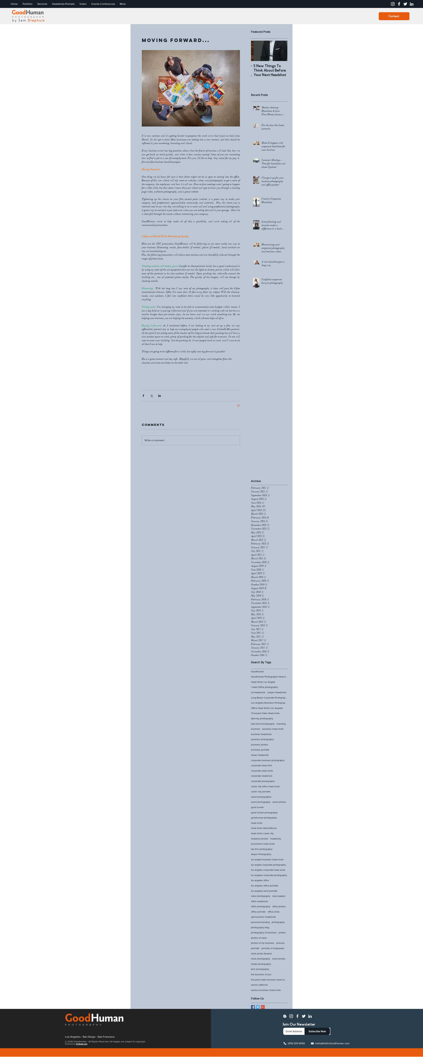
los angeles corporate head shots (268, 870)
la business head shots (263, 843)
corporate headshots (261, 775)
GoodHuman (257, 671)
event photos (279, 802)
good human (257, 807)
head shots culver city (262, 833)
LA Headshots (258, 692)
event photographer (261, 796)
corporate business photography (268, 760)
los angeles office (260, 880)
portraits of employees (272, 948)
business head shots (273, 729)
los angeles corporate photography (269, 875)
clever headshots (260, 755)
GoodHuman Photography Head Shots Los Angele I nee (269, 676)
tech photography (260, 969)
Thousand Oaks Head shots (265, 713)
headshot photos (259, 838)
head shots (256, 823)
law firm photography (261, 849)
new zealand (278, 896)
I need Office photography (264, 687)
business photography (262, 739)
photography (278, 922)
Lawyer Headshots (276, 692)
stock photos (278, 958)
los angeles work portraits (264, 891)
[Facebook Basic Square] (253, 1007)
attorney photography (262, 718)
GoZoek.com (81, 1044)
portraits (255, 948)
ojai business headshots (263, 916)
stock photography (260, 958)
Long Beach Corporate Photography (269, 697)
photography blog (260, 927)
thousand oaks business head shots (269, 979)
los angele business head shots (267, 859)
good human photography (264, 812)
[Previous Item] (256, 50)
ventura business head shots (266, 990)
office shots (274, 911)
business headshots (261, 734)
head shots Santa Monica (264, 828)
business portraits (260, 749)
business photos (259, 744)
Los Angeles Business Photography (269, 702)
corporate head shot (261, 765)
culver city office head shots (265, 786)
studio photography (261, 964)
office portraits (258, 911)
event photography (260, 802)
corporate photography (263, 781)
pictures (280, 943)
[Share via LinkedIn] (159, 395)
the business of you (261, 974)
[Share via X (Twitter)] (151, 395)
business (255, 729)
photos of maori (259, 937)
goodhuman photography (264, 817)
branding (281, 723)
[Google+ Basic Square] (263, 1007)
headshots (275, 838)
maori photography (260, 896)
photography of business (264, 932)
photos (282, 932)
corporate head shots (262, 770)
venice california (259, 984)
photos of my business (262, 943)
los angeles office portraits (264, 885)
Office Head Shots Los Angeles (267, 708)
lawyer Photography (261, 854)
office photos (279, 906)
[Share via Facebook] (143, 395)
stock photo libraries (261, 953)
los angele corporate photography (268, 864)
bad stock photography (263, 723)
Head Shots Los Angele (263, 682)
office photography (260, 906)
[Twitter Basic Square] (258, 1007)
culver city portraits (260, 791)
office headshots (259, 901)
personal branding (260, 922)
